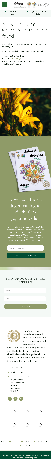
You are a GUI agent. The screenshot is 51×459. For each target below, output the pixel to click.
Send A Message (17, 372)
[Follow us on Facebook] (10, 399)
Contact (28, 445)
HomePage (16, 58)
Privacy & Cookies (24, 455)
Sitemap (36, 458)
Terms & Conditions (24, 458)
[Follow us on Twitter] (15, 399)
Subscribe (25, 306)
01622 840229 (16, 367)
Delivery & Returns (9, 455)
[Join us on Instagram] (21, 399)
